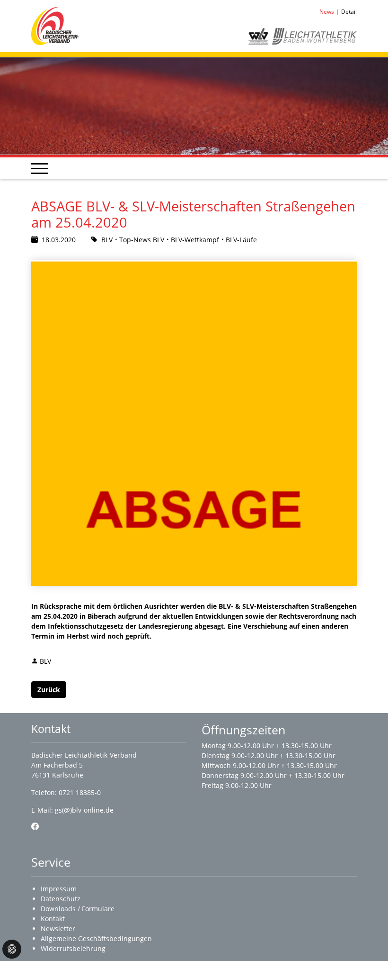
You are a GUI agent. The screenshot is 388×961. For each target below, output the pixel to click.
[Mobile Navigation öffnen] (39, 168)
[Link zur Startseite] (55, 25)
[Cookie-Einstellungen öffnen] (11, 949)
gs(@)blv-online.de (84, 810)
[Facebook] (35, 826)
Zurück (48, 689)
